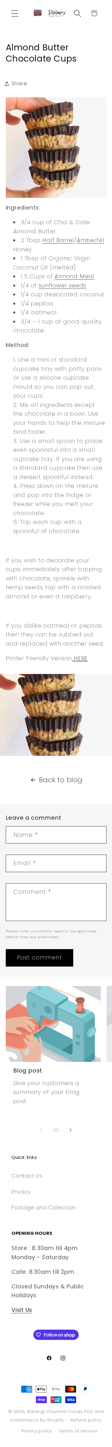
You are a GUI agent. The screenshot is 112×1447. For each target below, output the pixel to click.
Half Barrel (58, 240)
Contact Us (26, 1175)
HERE (80, 658)
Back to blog (60, 779)
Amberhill (91, 240)
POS (88, 1411)
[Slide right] (70, 1130)
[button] (15, 13)
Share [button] (19, 83)
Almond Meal (74, 276)
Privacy (21, 1191)
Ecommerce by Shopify (37, 1420)
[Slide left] (41, 1130)
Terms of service (78, 1431)
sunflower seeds (62, 285)
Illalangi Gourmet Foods (55, 1411)
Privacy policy (36, 1431)
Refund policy (86, 1420)
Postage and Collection (43, 1207)
